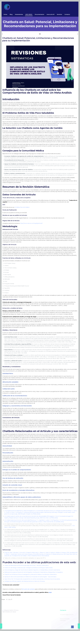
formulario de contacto (28, 589)
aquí (50, 592)
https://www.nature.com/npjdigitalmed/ (31, 223)
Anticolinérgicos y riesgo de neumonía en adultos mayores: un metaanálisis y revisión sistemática (32, 570)
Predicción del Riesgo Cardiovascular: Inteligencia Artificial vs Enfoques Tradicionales (28, 567)
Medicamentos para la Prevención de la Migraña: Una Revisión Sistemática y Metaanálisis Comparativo (33, 572)
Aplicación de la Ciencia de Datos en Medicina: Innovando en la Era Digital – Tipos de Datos (30, 576)
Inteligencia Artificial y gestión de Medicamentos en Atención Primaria (24, 581)
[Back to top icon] (72, 627)
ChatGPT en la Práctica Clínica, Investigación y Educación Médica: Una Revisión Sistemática (30, 574)
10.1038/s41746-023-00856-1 (22, 207)
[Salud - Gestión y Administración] (7, 7)
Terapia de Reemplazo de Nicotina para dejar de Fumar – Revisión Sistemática (26, 565)
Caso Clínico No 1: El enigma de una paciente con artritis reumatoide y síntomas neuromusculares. (32, 579)
